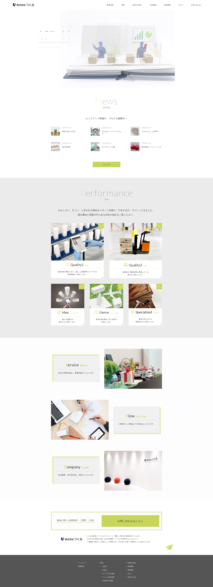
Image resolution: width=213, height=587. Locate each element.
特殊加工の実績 (108, 580)
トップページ (83, 563)
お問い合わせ (196, 5)
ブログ (180, 5)
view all (106, 164)
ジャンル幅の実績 (108, 577)
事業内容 (110, 5)
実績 (122, 5)
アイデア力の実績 (108, 573)
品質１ (105, 566)
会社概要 (153, 5)
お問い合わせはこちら (130, 521)
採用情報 (167, 5)
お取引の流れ (137, 5)
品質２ (105, 570)
